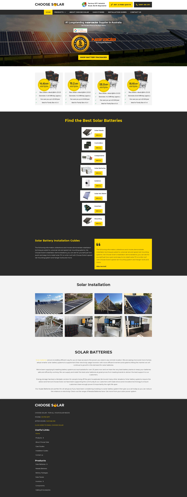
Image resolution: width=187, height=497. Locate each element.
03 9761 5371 (45, 417)
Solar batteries (41, 360)
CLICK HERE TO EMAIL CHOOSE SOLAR (49, 425)
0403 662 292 (50, 421)
